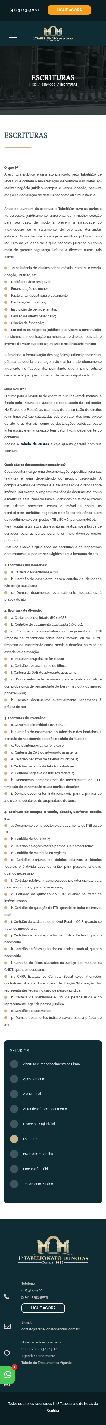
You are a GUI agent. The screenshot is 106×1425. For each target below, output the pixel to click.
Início (33, 84)
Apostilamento (34, 1079)
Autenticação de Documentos (45, 1109)
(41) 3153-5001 (24, 10)
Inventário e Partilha (38, 1154)
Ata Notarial (32, 1094)
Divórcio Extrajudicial (39, 1124)
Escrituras (30, 1139)
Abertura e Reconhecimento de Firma (51, 1064)
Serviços (48, 84)
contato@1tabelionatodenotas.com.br (50, 1329)
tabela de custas (35, 444)
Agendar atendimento (38, 1356)
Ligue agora (69, 10)
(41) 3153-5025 (36, 1297)
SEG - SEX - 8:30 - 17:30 (39, 1349)
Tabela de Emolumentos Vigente (46, 1363)
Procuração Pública (37, 1169)
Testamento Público (38, 1184)
